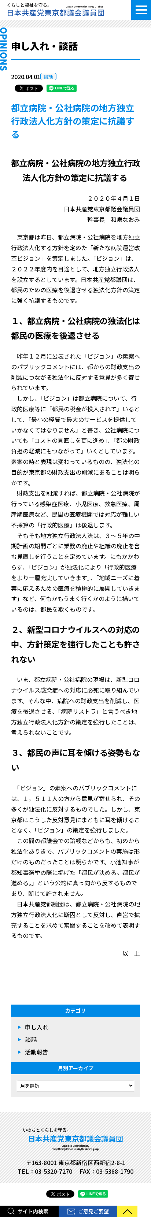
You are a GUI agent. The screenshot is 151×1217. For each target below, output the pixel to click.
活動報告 (36, 1051)
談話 (48, 76)
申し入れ (36, 1027)
